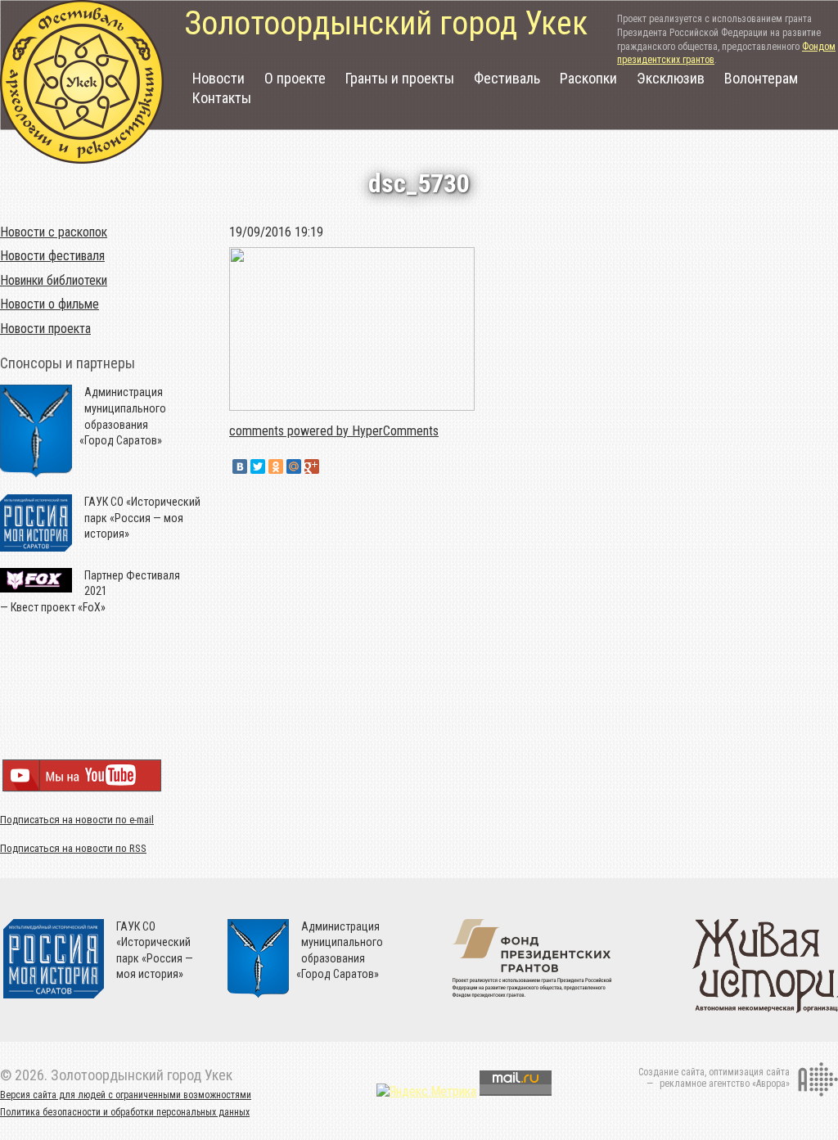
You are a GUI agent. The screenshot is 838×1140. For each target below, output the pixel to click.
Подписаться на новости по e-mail (77, 819)
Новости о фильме (49, 304)
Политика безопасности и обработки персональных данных (125, 1112)
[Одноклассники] (275, 466)
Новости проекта (45, 328)
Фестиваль (507, 78)
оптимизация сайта (749, 1072)
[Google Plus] (311, 466)
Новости (218, 78)
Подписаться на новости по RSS (73, 848)
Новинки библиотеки (53, 280)
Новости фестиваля (52, 256)
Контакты (221, 97)
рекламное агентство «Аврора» (725, 1083)
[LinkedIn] (329, 466)
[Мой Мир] (293, 466)
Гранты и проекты (399, 78)
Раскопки (588, 78)
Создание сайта (671, 1072)
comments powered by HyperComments (334, 431)
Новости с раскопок (53, 232)
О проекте (295, 78)
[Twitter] (257, 466)
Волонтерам (761, 78)
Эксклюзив (671, 78)
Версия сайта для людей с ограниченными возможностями (125, 1095)
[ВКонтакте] (239, 466)
